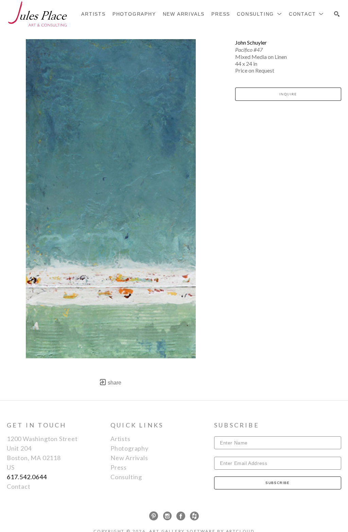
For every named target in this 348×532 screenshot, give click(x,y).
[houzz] (194, 516)
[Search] (337, 14)
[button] (259, 14)
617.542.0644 (27, 477)
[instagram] (167, 516)
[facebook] (180, 516)
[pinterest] (153, 516)
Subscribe (277, 483)
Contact (19, 486)
